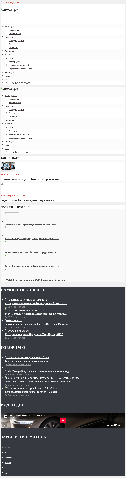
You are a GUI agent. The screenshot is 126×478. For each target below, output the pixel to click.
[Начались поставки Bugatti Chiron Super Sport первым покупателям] (8, 170)
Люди (7, 75)
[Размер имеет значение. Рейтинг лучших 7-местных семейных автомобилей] (26, 299)
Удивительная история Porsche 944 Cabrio (31, 392)
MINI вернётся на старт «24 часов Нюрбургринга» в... (31, 252)
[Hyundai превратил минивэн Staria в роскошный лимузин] (12, 276)
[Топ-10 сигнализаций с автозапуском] (27, 357)
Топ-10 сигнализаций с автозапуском (26, 361)
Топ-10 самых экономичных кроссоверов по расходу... (36, 313)
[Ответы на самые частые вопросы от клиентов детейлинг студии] (42, 378)
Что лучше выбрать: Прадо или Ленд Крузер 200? (34, 334)
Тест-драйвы (11, 26)
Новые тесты (15, 33)
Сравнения (14, 29)
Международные (16, 40)
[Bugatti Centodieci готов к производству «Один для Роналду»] (8, 191)
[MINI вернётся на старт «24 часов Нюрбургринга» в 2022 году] (12, 249)
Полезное (9, 58)
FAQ (7, 79)
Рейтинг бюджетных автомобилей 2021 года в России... (36, 324)
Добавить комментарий (18, 364)
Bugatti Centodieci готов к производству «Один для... (28, 200)
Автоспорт (10, 51)
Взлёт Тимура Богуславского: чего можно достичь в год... (37, 371)
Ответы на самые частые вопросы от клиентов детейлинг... (39, 381)
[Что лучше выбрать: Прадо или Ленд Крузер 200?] (17, 330)
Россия (12, 44)
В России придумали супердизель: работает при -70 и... (32, 238)
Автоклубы (10, 72)
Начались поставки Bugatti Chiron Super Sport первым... (31, 179)
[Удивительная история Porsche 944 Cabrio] (31, 388)
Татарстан (13, 47)
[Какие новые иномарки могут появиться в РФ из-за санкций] (12, 221)
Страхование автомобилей (21, 68)
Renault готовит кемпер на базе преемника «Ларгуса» (32, 266)
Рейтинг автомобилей (19, 65)
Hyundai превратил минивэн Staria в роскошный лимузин (35, 280)
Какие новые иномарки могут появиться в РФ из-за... (31, 224)
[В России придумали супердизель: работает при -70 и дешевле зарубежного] (12, 235)
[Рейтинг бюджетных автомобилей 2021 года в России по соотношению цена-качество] (13, 320)
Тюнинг (8, 54)
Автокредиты (15, 61)
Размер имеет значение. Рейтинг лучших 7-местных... (36, 303)
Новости (9, 36)
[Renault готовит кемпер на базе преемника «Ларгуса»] (12, 262)
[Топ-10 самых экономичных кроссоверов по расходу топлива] (24, 310)
